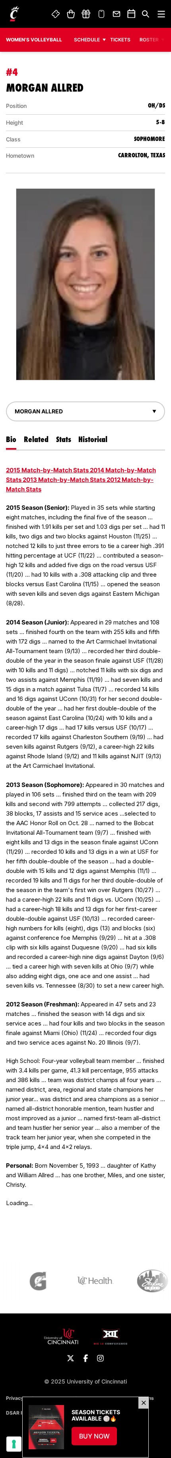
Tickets (56, 14)
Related (36, 439)
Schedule (87, 40)
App (101, 14)
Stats (63, 439)
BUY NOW (98, 1438)
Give (86, 14)
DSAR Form (19, 1413)
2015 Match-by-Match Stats (47, 470)
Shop (70, 14)
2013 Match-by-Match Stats (64, 479)
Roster (149, 40)
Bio (11, 439)
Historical (92, 439)
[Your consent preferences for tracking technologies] (13, 1444)
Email (117, 14)
